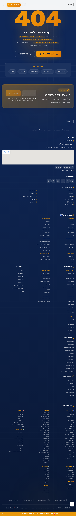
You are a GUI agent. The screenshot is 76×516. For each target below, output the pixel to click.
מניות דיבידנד (21, 277)
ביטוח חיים (71, 307)
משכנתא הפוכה (70, 310)
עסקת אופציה (46, 256)
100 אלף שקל (46, 292)
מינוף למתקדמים (45, 276)
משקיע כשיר (71, 325)
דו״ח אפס (47, 233)
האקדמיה (70, 199)
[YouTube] (68, 181)
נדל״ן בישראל (61, 71)
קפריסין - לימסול (70, 365)
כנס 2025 (70, 202)
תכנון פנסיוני (71, 287)
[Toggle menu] (4, 5)
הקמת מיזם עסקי (70, 392)
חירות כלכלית (46, 273)
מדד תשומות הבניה (45, 247)
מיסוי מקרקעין (46, 250)
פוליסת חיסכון (46, 287)
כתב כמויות (71, 262)
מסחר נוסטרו (21, 274)
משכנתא (72, 224)
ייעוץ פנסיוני (71, 302)
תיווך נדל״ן (71, 235)
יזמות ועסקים (67, 376)
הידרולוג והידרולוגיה (69, 244)
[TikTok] (53, 181)
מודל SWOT (71, 389)
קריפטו (22, 271)
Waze (57, 167)
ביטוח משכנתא (70, 227)
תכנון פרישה (71, 304)
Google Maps (67, 167)
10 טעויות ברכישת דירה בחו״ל (67, 371)
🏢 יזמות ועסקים (70, 466)
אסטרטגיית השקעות (19, 286)
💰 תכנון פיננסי (45, 410)
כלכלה (72, 319)
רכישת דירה (71, 221)
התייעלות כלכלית (70, 279)
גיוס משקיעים (70, 383)
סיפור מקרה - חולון (45, 259)
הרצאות (33, 199)
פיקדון (48, 290)
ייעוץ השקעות (70, 284)
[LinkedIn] (58, 181)
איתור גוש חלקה (46, 230)
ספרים (71, 194)
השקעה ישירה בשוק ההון (18, 288)
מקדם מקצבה (71, 313)
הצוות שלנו (32, 191)
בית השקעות (71, 330)
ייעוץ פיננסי (34, 71)
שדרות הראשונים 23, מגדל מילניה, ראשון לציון (59, 147)
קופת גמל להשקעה (45, 281)
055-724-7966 (12, 5)
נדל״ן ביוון (72, 354)
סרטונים (33, 194)
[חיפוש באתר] (24, 4)
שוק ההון (22, 71)
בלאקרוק (72, 322)
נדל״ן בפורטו (71, 345)
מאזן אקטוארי (71, 327)
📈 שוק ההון (21, 410)
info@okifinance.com (65, 144)
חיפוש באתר (23, 54)
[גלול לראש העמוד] (72, 504)
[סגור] (3, 514)
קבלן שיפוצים (71, 259)
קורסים (71, 197)
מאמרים (47, 482)
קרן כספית (47, 284)
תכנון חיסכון (71, 281)
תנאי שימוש (46, 488)
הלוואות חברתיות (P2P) (44, 302)
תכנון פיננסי (68, 267)
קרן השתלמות (46, 279)
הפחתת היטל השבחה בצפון (43, 244)
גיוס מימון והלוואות (45, 299)
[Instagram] (72, 181)
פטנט (73, 386)
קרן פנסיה (72, 299)
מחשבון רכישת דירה (69, 351)
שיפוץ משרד (71, 256)
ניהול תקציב (71, 273)
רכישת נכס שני (70, 230)
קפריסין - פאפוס (70, 368)
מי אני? (71, 191)
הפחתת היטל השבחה (44, 242)
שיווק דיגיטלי (71, 380)
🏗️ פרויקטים (71, 481)
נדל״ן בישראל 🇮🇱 (66, 215)
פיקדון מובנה (21, 280)
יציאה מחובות (71, 276)
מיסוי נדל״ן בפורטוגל (69, 348)
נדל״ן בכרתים (71, 360)
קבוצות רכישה (70, 233)
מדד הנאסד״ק (21, 283)
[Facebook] (63, 181)
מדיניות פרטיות (45, 490)
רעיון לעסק (71, 395)
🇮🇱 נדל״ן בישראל (69, 410)
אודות (12, 71)
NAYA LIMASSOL (70, 363)
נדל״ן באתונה (71, 357)
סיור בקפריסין (70, 488)
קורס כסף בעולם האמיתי (28, 197)
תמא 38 (72, 242)
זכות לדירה (71, 247)
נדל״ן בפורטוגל (70, 342)
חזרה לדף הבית (49, 54)
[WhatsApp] (49, 181)
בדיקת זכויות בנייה (45, 227)
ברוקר (22, 291)
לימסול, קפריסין (70, 484)
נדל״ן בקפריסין (47, 71)
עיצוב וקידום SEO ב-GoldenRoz (16, 508)
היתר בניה (47, 224)
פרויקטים (32, 202)
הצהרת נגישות (45, 492)
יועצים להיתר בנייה (45, 235)
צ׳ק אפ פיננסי (69, 205)
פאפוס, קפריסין (70, 486)
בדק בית (48, 221)
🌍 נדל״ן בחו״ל (20, 429)
